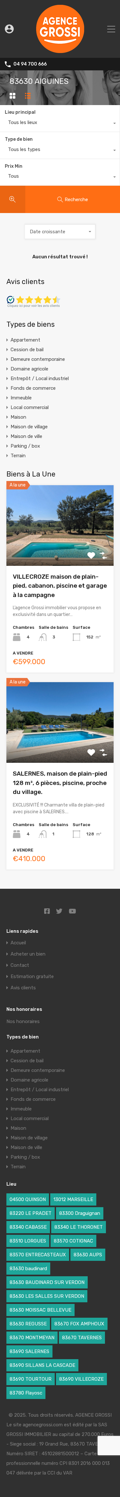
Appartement (25, 340)
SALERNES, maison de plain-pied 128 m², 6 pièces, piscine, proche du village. (60, 783)
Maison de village (29, 427)
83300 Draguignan (79, 1213)
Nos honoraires (23, 1021)
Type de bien (19, 139)
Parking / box (25, 446)
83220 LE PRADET (31, 1213)
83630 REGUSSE (28, 1324)
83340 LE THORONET (78, 1227)
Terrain (18, 456)
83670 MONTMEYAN (32, 1338)
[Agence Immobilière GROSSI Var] (60, 50)
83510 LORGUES (28, 1241)
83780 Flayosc (26, 1393)
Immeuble (21, 398)
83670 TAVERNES (82, 1338)
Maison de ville (26, 436)
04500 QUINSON (28, 1199)
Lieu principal (20, 112)
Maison (18, 417)
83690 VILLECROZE (81, 1379)
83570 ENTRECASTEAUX (38, 1255)
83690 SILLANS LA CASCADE (42, 1365)
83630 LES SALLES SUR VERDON (47, 1296)
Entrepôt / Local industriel (40, 378)
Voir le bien (60, 549)
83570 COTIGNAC (73, 1241)
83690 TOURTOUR (31, 1379)
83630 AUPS (88, 1255)
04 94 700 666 (30, 64)
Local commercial (30, 407)
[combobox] (60, 124)
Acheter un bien (28, 954)
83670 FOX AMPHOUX (79, 1324)
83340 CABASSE (28, 1227)
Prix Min (13, 166)
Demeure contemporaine (38, 359)
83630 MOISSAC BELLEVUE (40, 1310)
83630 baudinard (28, 1268)
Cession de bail (27, 349)
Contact (20, 965)
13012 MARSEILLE (73, 1199)
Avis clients (23, 987)
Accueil (18, 942)
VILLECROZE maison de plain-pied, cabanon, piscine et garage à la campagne (60, 586)
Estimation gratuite (32, 976)
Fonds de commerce (33, 388)
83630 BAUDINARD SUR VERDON (47, 1282)
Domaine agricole (29, 369)
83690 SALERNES (29, 1351)
